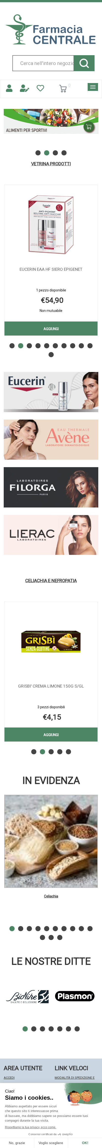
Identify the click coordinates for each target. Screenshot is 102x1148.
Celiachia (51, 896)
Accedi (9, 1078)
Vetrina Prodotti (51, 163)
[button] (38, 153)
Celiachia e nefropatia (51, 580)
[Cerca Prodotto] (84, 63)
